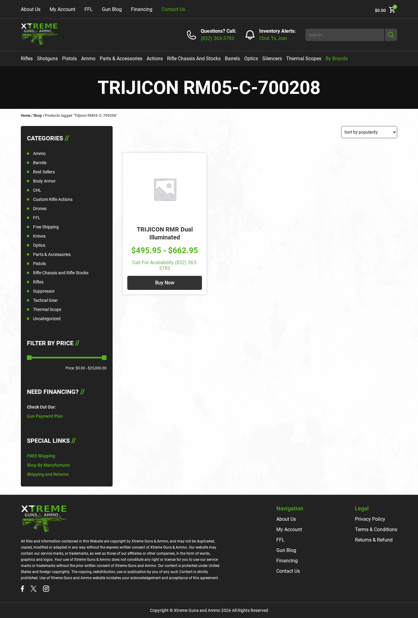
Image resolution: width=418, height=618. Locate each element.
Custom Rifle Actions (53, 199)
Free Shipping (46, 226)
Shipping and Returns (48, 474)
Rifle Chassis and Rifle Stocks (60, 272)
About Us (30, 9)
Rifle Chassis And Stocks (194, 58)
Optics (251, 58)
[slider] (29, 357)
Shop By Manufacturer (48, 465)
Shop (37, 115)
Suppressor (44, 291)
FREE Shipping (41, 455)
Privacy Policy (370, 519)
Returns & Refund (374, 540)
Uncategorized (47, 318)
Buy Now (164, 283)
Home (25, 115)
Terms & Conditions (376, 529)
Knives (39, 236)
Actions (155, 58)
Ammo (88, 58)
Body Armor (44, 181)
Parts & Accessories (121, 58)
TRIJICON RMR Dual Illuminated (165, 233)
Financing (141, 9)
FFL (88, 9)
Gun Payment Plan (45, 416)
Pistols (69, 58)
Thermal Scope (47, 309)
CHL (37, 190)
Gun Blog (112, 9)
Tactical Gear (45, 300)
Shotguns (47, 58)
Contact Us (173, 9)
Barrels (232, 58)
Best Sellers (44, 171)
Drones (40, 208)
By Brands (337, 58)
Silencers (272, 58)
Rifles (27, 58)
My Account (62, 9)
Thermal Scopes (303, 58)
